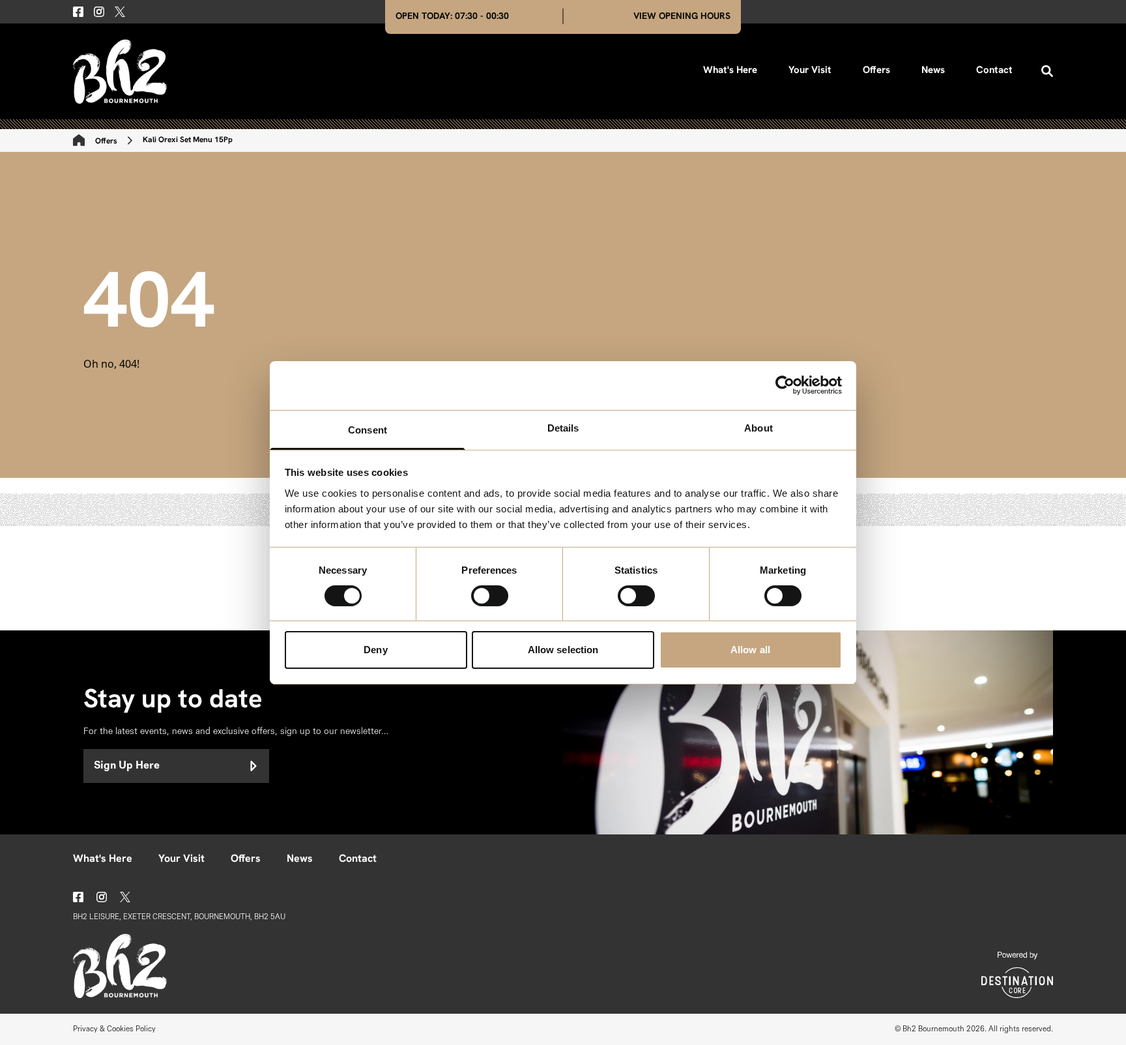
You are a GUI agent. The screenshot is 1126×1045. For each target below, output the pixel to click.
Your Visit (809, 71)
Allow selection (563, 649)
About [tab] (758, 427)
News (933, 71)
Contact (994, 71)
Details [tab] (563, 427)
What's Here (730, 71)
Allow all (750, 649)
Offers (876, 71)
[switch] (489, 595)
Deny (375, 649)
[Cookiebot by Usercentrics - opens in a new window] (785, 385)
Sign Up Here (127, 766)
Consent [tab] (367, 429)
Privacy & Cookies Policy (114, 1029)
